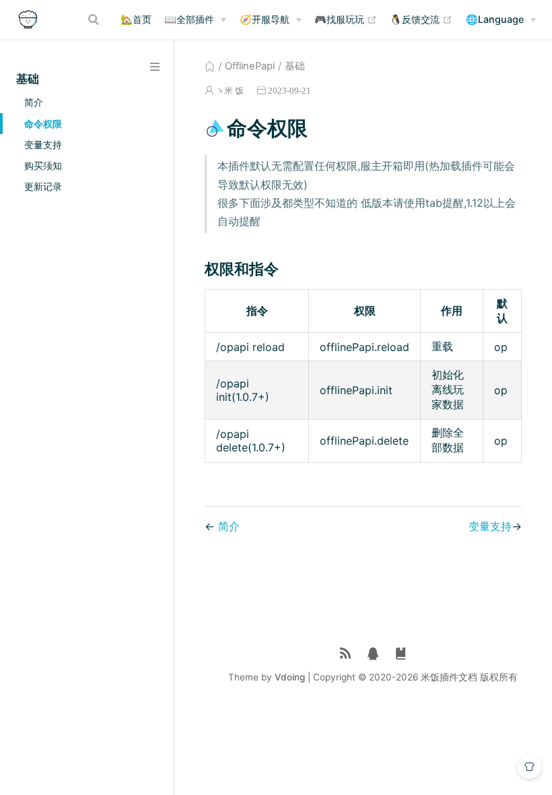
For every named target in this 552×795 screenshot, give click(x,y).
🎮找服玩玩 (345, 19)
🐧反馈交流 (421, 19)
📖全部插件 (189, 19)
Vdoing (290, 677)
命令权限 (43, 123)
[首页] (210, 66)
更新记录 (43, 186)
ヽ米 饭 (229, 90)
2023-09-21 (289, 90)
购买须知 (43, 165)
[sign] (401, 654)
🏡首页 (135, 19)
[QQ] (373, 654)
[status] (345, 654)
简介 (33, 102)
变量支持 (43, 144)
